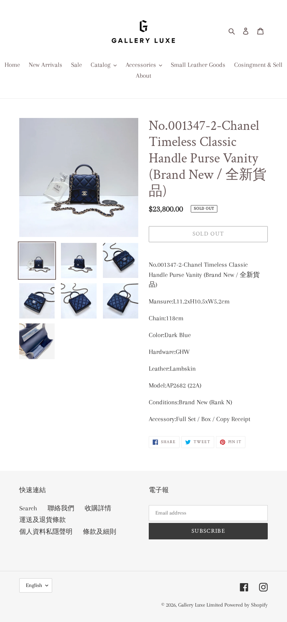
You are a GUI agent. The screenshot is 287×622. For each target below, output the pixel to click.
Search (28, 508)
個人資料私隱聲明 (45, 531)
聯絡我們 (61, 508)
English (34, 585)
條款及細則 (99, 531)
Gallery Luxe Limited (201, 605)
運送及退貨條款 (42, 519)
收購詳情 (98, 508)
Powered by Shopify (246, 605)
